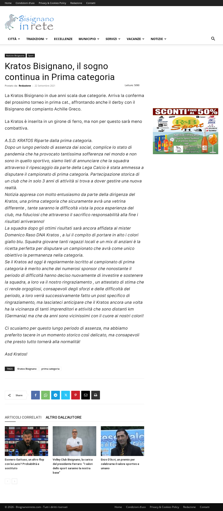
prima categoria (50, 368)
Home (8, 3)
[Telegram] (55, 395)
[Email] (85, 395)
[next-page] (14, 481)
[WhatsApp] (45, 395)
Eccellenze (63, 39)
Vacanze (134, 39)
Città (12, 39)
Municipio (87, 39)
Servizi (111, 39)
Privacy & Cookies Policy (52, 3)
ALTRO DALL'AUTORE (64, 417)
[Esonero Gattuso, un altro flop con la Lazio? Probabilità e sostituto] (26, 441)
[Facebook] (35, 395)
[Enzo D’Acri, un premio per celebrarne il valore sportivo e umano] (122, 441)
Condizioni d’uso (25, 3)
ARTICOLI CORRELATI (23, 417)
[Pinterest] (75, 395)
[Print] (95, 395)
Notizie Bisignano (15, 55)
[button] (213, 39)
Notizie (157, 39)
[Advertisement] (139, 21)
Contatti (90, 3)
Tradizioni (35, 39)
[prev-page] (7, 481)
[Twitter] (65, 395)
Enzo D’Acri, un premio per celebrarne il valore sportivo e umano (120, 464)
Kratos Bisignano (27, 368)
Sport (31, 55)
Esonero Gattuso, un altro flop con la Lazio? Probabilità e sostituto (24, 464)
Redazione (76, 3)
